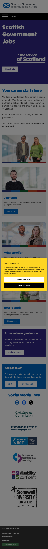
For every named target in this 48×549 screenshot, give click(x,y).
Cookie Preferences (24, 279)
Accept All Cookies (24, 285)
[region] (24, 274)
